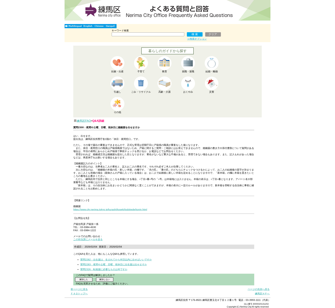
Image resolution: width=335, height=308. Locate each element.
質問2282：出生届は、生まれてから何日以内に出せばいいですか (116, 259)
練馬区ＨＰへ (262, 293)
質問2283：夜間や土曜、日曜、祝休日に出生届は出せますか (113, 264)
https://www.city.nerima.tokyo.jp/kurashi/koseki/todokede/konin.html (110, 209)
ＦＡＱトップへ (79, 293)
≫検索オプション (197, 38)
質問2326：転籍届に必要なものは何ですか (103, 269)
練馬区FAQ (84, 120)
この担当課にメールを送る (88, 239)
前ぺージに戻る (79, 289)
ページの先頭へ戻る (259, 289)
